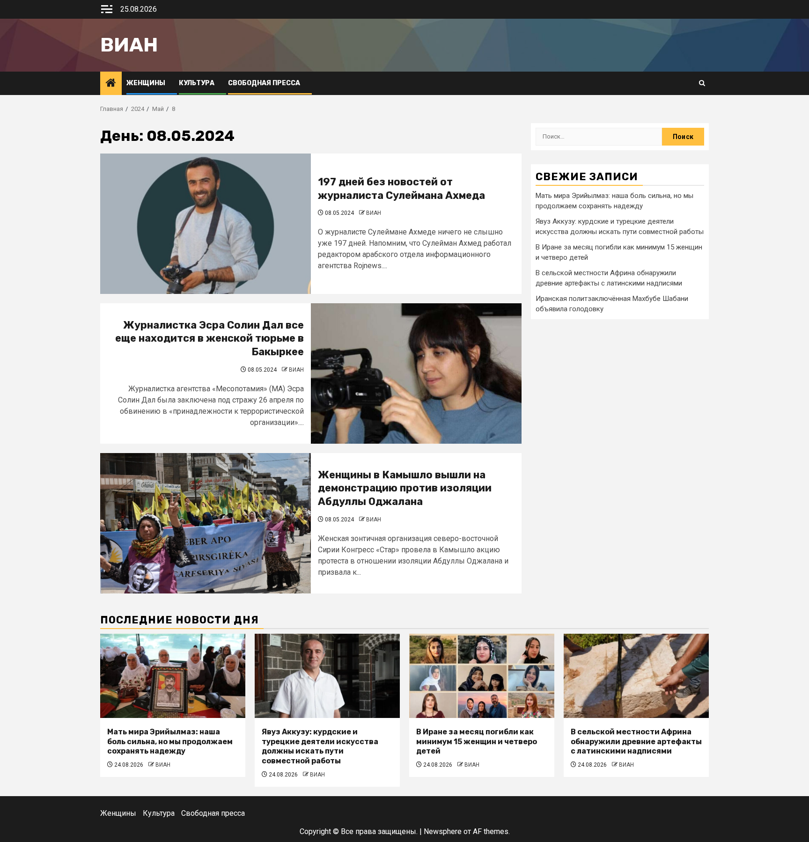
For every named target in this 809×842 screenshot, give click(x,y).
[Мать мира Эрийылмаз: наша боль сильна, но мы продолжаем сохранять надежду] (172, 676)
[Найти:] (599, 137)
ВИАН (373, 213)
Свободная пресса (264, 83)
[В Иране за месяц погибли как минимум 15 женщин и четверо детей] (481, 676)
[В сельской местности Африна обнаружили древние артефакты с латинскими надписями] (636, 676)
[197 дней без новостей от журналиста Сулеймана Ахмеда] (205, 224)
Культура (196, 83)
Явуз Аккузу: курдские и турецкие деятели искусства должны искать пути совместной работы (320, 746)
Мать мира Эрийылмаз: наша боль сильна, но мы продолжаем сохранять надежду (170, 741)
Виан (129, 45)
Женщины (145, 83)
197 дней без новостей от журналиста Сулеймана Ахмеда (401, 189)
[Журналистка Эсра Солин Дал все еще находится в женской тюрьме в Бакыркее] (416, 373)
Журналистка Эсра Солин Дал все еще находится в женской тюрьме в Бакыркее (209, 338)
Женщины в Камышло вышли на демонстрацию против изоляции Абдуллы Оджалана (405, 488)
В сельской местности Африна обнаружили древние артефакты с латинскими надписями (636, 741)
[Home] (111, 83)
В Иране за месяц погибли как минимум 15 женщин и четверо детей (476, 741)
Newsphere (443, 831)
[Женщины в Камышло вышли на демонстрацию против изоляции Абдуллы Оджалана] (205, 523)
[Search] (702, 83)
